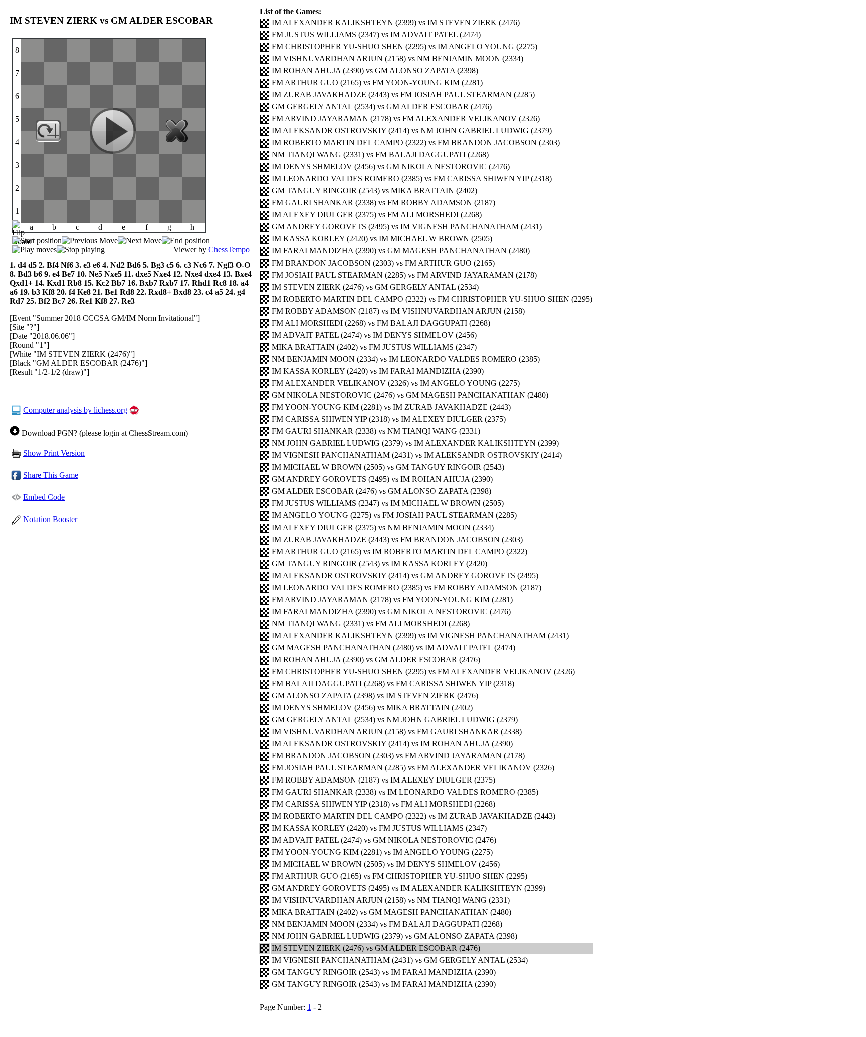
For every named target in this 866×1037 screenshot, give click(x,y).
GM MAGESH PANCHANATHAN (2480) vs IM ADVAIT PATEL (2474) (393, 647)
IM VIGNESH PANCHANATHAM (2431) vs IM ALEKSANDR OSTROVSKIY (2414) (417, 455)
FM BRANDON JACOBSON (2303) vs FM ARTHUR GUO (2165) (383, 262)
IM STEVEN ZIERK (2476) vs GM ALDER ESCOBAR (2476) (376, 948)
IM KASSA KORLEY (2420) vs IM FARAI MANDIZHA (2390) (378, 371)
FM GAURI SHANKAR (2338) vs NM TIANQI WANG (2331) (376, 431)
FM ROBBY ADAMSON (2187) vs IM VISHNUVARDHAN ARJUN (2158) (398, 311)
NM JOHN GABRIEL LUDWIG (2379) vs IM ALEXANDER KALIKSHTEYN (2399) (415, 443)
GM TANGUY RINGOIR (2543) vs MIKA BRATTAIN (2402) (374, 190)
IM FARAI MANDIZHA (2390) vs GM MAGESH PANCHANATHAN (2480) (401, 250)
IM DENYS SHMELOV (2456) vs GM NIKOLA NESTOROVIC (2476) (391, 166)
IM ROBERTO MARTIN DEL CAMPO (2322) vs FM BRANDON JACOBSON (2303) (416, 142)
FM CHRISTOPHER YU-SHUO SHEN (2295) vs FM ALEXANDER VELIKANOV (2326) (423, 671)
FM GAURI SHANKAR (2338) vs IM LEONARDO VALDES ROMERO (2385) (405, 792)
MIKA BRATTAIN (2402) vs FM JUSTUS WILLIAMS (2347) (374, 347)
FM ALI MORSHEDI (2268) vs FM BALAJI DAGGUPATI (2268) (381, 323)
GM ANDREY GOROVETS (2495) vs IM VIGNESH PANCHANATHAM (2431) (407, 226)
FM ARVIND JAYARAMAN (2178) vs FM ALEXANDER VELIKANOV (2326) (406, 118)
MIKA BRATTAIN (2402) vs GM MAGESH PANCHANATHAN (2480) (391, 912)
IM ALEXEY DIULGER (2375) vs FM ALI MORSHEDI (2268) (377, 214)
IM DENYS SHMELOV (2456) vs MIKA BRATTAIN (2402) (372, 707)
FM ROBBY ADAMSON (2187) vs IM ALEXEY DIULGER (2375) (383, 779)
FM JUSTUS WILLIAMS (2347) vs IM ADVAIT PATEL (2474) (376, 34)
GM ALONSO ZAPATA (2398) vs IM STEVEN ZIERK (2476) (375, 695)
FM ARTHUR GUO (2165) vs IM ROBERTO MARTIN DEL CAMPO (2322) (399, 551)
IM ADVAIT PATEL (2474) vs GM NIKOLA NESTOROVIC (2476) (384, 840)
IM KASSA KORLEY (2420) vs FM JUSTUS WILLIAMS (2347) (379, 828)
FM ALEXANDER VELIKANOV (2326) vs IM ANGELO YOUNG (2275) (396, 383)
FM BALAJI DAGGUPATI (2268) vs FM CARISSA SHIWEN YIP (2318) (393, 683)
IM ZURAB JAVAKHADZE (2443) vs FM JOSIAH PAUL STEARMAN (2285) (403, 94)
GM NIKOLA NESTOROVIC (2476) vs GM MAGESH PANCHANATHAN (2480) (410, 395)
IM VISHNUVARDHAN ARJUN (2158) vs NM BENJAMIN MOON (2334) (397, 58)
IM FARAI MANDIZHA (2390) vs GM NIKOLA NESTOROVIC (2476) (391, 611)
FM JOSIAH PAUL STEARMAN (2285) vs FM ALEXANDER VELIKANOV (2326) (413, 767)
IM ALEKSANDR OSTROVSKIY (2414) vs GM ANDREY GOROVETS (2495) (405, 575)
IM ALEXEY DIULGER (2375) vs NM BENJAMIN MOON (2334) (383, 527)
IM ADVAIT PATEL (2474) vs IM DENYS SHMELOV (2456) (374, 335)
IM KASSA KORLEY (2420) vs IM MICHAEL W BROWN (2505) (382, 238)
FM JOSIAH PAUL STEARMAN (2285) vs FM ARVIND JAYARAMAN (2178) (404, 275)
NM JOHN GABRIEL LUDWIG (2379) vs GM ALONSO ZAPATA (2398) (394, 936)
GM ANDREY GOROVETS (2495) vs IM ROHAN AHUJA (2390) (382, 479)
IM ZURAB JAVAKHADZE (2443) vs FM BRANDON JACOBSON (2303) (397, 539)
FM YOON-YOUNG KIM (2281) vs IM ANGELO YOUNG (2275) (382, 852)
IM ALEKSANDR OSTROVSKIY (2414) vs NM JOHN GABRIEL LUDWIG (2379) (412, 130)
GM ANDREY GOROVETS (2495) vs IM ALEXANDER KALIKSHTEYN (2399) (408, 888)
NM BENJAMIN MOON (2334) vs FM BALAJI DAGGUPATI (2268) (387, 924)
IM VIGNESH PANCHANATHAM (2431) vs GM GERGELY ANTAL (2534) (400, 960)
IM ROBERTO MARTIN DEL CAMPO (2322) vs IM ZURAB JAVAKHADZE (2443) (413, 816)
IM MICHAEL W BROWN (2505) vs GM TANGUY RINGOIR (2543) (388, 467)
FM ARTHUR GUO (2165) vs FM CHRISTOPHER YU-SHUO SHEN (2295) (399, 876)
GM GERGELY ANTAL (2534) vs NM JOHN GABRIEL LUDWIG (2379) (395, 719)
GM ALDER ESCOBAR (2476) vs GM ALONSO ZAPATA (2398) (381, 491)
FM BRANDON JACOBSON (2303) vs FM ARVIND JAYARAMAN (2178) (398, 755)
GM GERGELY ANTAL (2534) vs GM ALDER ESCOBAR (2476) (382, 106)
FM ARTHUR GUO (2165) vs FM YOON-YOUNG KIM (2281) (377, 82)
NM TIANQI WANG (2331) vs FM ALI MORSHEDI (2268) (371, 623)
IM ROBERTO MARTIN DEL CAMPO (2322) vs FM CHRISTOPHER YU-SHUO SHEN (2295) (432, 299)
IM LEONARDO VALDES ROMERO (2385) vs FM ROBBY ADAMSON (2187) (406, 587)
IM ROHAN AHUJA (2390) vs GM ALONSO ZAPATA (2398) (375, 70)
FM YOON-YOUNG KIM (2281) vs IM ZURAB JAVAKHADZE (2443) (391, 407)
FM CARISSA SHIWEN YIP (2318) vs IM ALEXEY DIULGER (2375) (389, 419)
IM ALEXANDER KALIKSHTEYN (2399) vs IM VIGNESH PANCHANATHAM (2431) (420, 635)
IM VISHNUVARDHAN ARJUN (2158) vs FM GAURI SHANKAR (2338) (397, 731)
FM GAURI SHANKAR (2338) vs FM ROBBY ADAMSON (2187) (383, 202)
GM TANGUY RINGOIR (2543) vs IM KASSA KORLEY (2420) (379, 563)
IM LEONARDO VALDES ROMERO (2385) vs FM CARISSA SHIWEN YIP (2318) (412, 178)
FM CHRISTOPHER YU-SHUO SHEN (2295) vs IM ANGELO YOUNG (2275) (404, 46)
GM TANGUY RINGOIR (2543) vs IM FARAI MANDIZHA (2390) (384, 972)
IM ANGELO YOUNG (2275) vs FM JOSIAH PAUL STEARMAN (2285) (394, 515)
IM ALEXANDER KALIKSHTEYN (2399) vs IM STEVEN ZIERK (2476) (396, 22)
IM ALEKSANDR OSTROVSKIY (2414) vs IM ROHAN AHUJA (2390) (392, 743)
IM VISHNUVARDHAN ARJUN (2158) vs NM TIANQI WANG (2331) (391, 900)
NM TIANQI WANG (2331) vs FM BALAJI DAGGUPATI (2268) (380, 154)
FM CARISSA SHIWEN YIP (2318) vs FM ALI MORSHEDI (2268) (383, 804)
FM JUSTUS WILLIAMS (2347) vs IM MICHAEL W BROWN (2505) (388, 503)
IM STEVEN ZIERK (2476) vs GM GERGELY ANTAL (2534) (375, 287)
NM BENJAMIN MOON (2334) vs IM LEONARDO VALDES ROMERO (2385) (406, 359)
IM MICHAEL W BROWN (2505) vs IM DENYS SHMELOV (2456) (386, 864)
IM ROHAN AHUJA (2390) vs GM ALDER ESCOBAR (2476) (376, 659)
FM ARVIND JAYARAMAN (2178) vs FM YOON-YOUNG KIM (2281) (392, 599)
